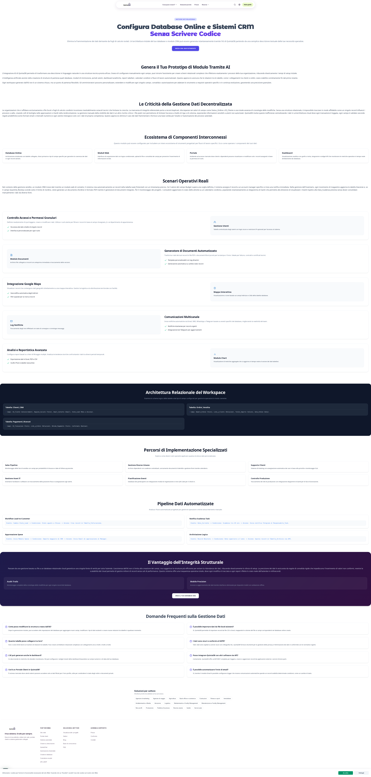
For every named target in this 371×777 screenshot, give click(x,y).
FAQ (64, 747)
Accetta (345, 773)
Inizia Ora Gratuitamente (185, 48)
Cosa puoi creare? (168, 5)
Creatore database (46, 754)
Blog (64, 740)
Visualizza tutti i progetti (70, 732)
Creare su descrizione (47, 743)
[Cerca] (235, 5)
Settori (65, 736)
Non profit (139, 708)
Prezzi (196, 5)
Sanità (189, 708)
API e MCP (43, 762)
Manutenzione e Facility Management (213, 703)
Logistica (167, 703)
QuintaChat (43, 747)
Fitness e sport (215, 698)
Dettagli (361, 773)
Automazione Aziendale (47, 751)
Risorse (204, 5)
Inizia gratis (247, 4)
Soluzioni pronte (185, 5)
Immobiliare (227, 698)
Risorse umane (178, 708)
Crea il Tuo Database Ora (185, 596)
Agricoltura (172, 698)
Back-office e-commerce (188, 698)
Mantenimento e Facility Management (186, 703)
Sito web (43, 732)
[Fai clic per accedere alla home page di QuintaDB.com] (127, 4)
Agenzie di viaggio (159, 698)
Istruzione (158, 703)
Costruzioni (203, 698)
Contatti (93, 740)
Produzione (149, 708)
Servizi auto (198, 708)
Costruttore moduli (46, 758)
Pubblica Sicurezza (163, 708)
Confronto (94, 736)
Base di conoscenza (69, 743)
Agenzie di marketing (142, 698)
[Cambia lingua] (239, 5)
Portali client (44, 736)
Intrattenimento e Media (143, 703)
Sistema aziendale (46, 740)
